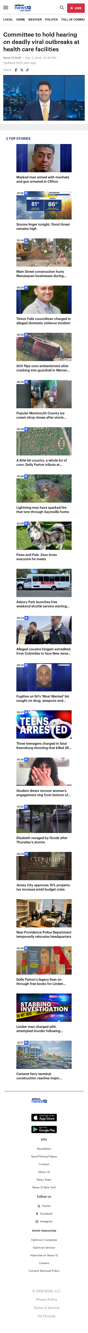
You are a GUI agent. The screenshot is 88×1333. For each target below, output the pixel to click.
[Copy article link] (27, 70)
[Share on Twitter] (21, 70)
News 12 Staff (12, 58)
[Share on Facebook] (16, 70)
